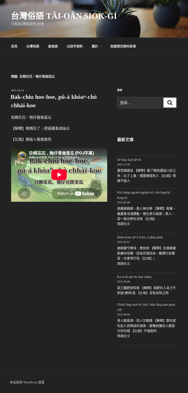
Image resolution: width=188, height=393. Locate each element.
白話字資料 (75, 46)
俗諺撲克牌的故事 (123, 46)
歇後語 (53, 46)
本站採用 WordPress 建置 (27, 382)
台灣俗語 (32, 46)
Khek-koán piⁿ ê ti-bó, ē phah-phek (140, 237)
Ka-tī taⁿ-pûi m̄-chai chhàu (134, 277)
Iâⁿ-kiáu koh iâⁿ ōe (129, 160)
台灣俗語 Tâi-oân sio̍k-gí (64, 16)
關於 (95, 46)
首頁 (14, 46)
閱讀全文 (123, 224)
